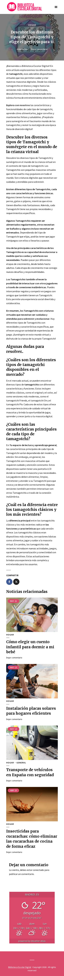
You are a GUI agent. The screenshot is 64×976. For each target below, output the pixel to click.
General (21, 762)
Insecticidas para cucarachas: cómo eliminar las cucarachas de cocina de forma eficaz (31, 839)
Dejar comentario (39, 49)
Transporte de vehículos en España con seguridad (30, 772)
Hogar (32, 25)
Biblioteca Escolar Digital (19, 967)
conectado (38, 869)
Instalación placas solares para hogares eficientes (31, 711)
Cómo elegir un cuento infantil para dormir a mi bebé (30, 646)
